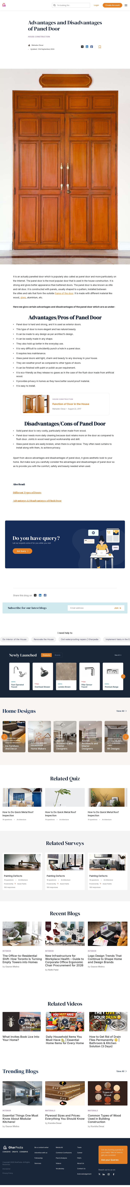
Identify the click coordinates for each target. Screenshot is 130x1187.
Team (79, 1147)
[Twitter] (99, 1174)
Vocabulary (60, 1169)
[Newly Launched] (65, 671)
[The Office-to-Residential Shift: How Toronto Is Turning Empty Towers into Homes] (22, 934)
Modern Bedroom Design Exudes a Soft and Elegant (90, 735)
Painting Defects (13, 876)
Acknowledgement (84, 1174)
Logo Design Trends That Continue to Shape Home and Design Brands (105, 959)
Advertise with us (41, 1153)
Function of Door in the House (70, 404)
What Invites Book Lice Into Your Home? (21, 1038)
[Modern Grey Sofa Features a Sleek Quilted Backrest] (14, 736)
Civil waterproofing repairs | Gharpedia (48, 639)
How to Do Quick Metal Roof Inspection (18, 814)
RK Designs (113, 748)
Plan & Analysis (61, 1158)
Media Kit (59, 1147)
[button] (126, 737)
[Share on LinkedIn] (87, 47)
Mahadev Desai (37, 45)
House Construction (39, 37)
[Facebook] (113, 1174)
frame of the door (64, 293)
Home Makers (38, 748)
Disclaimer (6, 1169)
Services (38, 1163)
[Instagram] (108, 1174)
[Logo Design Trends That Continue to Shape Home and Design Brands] (107, 934)
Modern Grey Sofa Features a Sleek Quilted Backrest (13, 740)
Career (79, 1153)
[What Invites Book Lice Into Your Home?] (22, 1021)
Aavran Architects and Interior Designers (64, 745)
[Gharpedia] (13, 1147)
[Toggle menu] (125, 5)
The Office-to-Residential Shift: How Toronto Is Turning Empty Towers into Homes (22, 959)
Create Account (112, 5)
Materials (50, 1111)
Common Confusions (64, 1153)
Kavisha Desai (54, 1123)
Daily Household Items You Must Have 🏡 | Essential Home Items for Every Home (65, 1040)
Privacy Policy (8, 1173)
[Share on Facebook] (91, 47)
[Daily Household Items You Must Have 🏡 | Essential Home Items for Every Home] (65, 1021)
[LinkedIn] (103, 1174)
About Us (80, 1163)
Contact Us (81, 1169)
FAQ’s (79, 1158)
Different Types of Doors (27, 492)
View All (120, 711)
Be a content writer (41, 1147)
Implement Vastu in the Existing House (92, 639)
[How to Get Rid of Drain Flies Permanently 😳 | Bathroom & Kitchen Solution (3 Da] (108, 1021)
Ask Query (21, 551)
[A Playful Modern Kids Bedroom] (39, 736)
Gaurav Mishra (12, 966)
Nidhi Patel (53, 969)
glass (23, 297)
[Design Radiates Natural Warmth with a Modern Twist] (115, 736)
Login (96, 5)
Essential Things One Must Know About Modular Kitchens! (20, 1119)
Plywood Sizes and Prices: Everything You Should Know (65, 1117)
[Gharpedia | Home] (4, 5)
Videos (58, 1163)
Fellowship (39, 1158)
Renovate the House (12, 639)
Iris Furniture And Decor (12, 747)
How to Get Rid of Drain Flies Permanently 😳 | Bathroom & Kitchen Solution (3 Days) (105, 1041)
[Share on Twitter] (82, 47)
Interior (7, 951)
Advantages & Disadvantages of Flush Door (37, 500)
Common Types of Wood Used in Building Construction (104, 1119)
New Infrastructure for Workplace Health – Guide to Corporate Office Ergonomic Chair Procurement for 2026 (64, 960)
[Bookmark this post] (100, 46)
